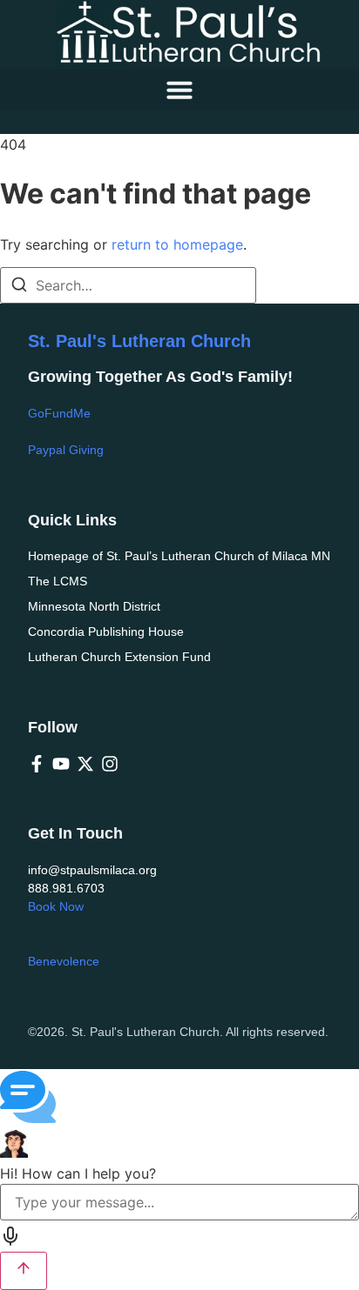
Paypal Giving (66, 450)
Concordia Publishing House (106, 631)
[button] (179, 89)
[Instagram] (110, 763)
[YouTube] (61, 763)
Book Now (56, 906)
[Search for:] (128, 285)
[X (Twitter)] (85, 763)
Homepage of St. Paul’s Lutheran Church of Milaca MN (179, 556)
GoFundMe (59, 413)
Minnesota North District (94, 606)
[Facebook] (36, 763)
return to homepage (177, 244)
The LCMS (57, 581)
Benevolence (63, 961)
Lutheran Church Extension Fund (119, 657)
